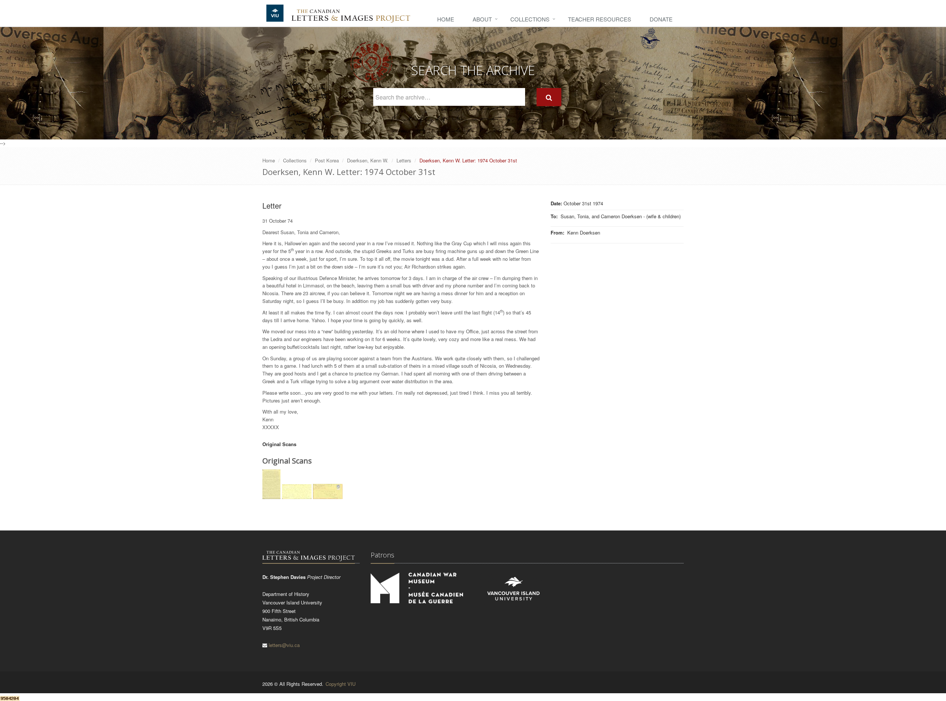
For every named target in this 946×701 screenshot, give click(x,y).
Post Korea (327, 160)
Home (445, 19)
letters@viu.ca (284, 644)
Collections (529, 19)
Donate (661, 19)
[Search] (549, 97)
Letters (404, 160)
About (482, 19)
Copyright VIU (340, 683)
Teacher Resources (599, 19)
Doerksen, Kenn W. (367, 160)
